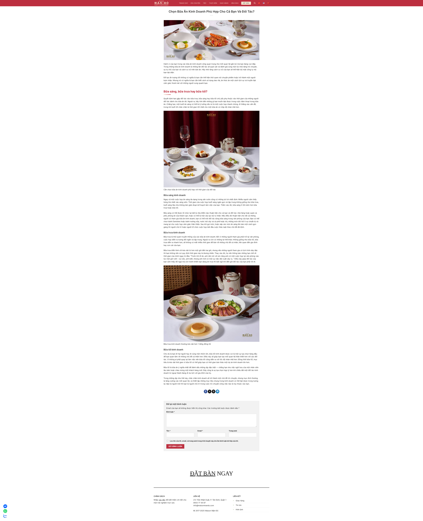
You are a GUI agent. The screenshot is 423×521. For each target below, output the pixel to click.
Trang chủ (183, 3)
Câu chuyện (195, 3)
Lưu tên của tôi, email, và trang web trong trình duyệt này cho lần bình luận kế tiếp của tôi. (204, 441)
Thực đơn (213, 3)
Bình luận (170, 412)
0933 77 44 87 (199, 503)
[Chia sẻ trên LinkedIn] (217, 391)
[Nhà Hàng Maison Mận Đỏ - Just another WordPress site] (161, 3)
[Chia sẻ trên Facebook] (205, 391)
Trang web (233, 431)
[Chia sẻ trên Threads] (213, 391)
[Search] (254, 3)
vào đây (162, 500)
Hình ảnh (234, 3)
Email (200, 431)
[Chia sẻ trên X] (209, 391)
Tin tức (239, 505)
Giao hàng (224, 3)
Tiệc (204, 3)
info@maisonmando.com (203, 505)
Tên (168, 431)
